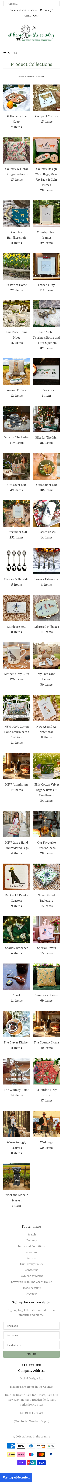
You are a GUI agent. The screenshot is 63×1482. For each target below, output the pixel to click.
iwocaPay (31, 1293)
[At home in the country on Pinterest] (31, 1365)
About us (31, 1252)
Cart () (47, 10)
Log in (32, 10)
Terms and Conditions (32, 1246)
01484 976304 (18, 10)
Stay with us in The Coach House (31, 1282)
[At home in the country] (31, 34)
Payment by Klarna (31, 1276)
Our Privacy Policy (31, 1264)
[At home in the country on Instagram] (38, 1365)
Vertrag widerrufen (16, 1477)
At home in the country (36, 1436)
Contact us (31, 1270)
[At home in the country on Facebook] (24, 1365)
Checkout (31, 15)
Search (31, 1234)
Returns (31, 1258)
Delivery (31, 1240)
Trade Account (32, 1288)
